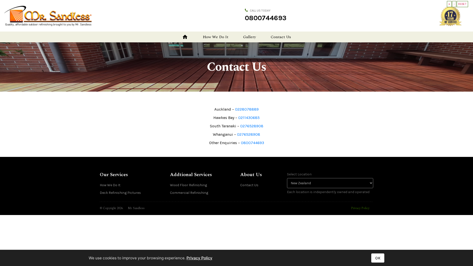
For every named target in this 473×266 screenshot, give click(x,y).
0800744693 (266, 18)
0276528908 (251, 126)
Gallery (249, 37)
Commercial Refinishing (189, 193)
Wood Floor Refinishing (188, 185)
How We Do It (215, 37)
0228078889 (247, 109)
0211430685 (249, 117)
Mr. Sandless (136, 208)
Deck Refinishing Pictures (120, 193)
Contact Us (281, 37)
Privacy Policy (360, 208)
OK (377, 258)
